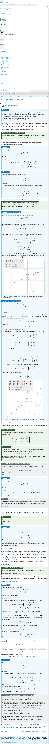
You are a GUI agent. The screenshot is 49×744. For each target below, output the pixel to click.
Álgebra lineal (32, 96)
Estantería (14, 96)
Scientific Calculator (6, 64)
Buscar (3, 94)
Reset (2, 32)
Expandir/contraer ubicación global (47, 96)
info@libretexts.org (14, 742)
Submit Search (3, 24)
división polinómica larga (18, 318)
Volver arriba (3, 731)
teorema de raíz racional (26, 563)
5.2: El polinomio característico (13, 724)
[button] (4, 73)
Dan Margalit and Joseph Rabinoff (11, 105)
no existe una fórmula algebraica (9, 557)
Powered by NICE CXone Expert (18, 737)
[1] (32, 554)
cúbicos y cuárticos (37, 554)
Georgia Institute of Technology (11, 106)
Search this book (3, 20)
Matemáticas (22, 96)
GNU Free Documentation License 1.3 (11, 726)
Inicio (6, 96)
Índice (41, 109)
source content (12, 727)
